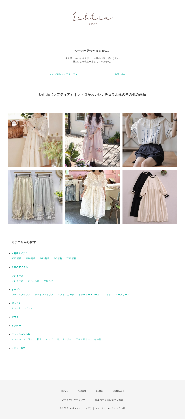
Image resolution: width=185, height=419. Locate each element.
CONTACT (118, 391)
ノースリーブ (122, 294)
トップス (16, 289)
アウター (16, 317)
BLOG (99, 391)
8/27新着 (16, 258)
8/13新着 (45, 258)
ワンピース (17, 276)
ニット (107, 294)
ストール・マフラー (22, 339)
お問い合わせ (122, 74)
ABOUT (82, 391)
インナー (16, 325)
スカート (16, 308)
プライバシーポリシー (73, 399)
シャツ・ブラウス (21, 294)
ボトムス (16, 303)
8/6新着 (58, 258)
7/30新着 (71, 258)
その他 (97, 339)
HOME (64, 391)
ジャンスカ (33, 281)
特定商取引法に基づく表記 (109, 399)
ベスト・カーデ (66, 294)
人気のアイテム (20, 267)
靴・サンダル (64, 339)
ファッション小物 (21, 334)
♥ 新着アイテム (20, 253)
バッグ (49, 339)
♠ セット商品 (18, 348)
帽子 (39, 339)
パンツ (28, 308)
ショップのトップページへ (63, 74)
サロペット (49, 281)
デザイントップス (44, 294)
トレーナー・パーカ (89, 294)
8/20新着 (30, 258)
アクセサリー (83, 339)
